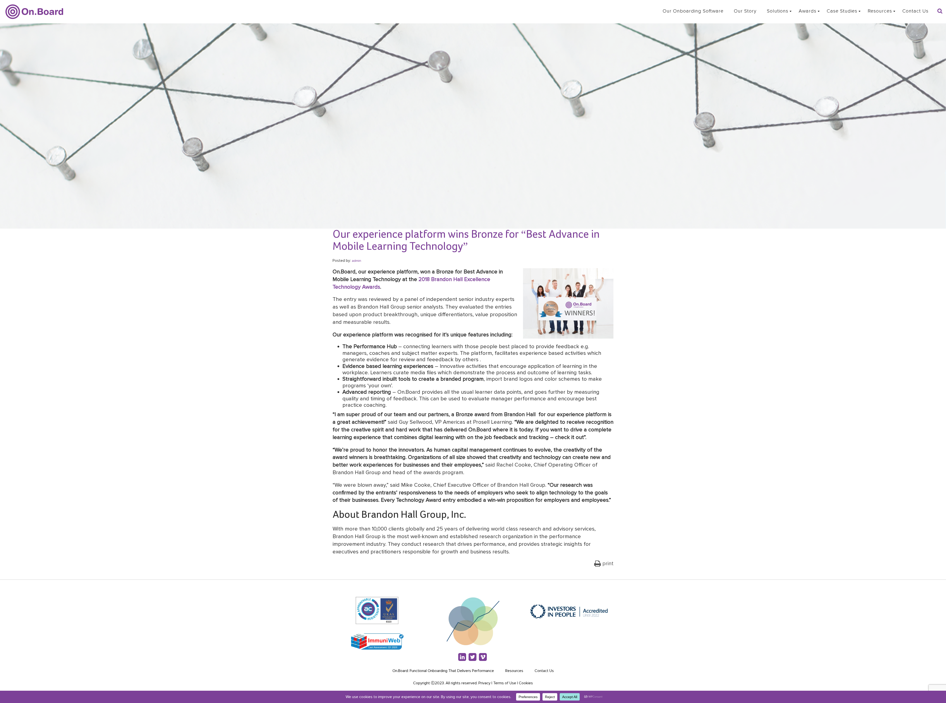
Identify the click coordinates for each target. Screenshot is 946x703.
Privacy (484, 683)
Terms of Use (504, 683)
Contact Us (915, 11)
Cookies (526, 683)
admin (356, 261)
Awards (807, 11)
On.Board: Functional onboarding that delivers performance (443, 670)
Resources (880, 11)
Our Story (745, 11)
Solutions (777, 11)
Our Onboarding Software (693, 11)
